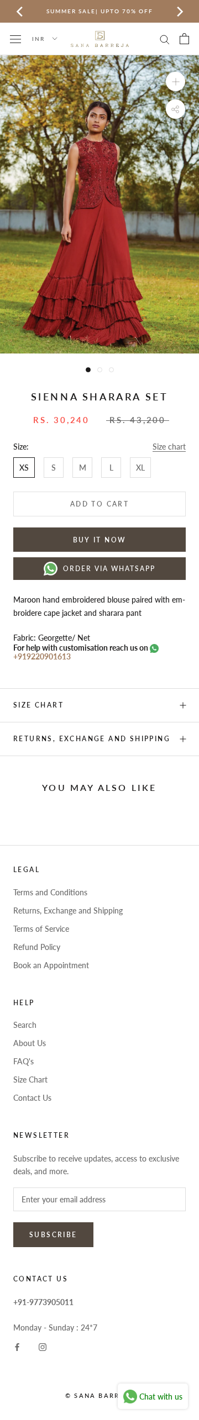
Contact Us (32, 1097)
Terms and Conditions (50, 892)
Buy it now (100, 540)
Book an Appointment (51, 965)
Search (24, 1025)
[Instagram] (42, 1346)
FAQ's (23, 1061)
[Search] (165, 39)
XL (140, 467)
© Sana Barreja (99, 1395)
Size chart (169, 446)
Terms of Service (41, 928)
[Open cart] (184, 38)
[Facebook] (17, 1346)
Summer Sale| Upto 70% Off (99, 11)
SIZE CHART (38, 705)
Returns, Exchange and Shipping (91, 739)
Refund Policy (36, 947)
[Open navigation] (15, 38)
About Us (29, 1043)
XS (24, 467)
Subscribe (53, 1235)
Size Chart (30, 1079)
